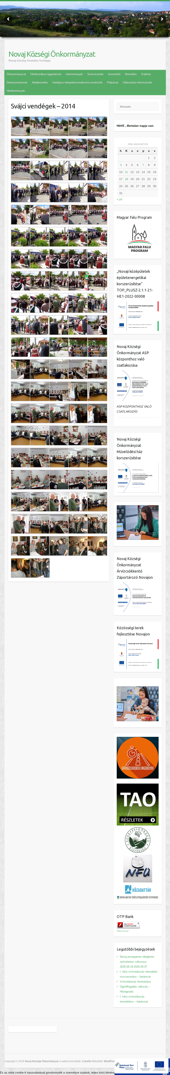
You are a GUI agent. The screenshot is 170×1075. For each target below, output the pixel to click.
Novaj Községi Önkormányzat (51, 54)
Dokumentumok (17, 82)
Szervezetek (95, 74)
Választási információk (137, 82)
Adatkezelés (40, 82)
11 (126, 172)
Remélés (131, 74)
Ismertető (114, 74)
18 (126, 179)
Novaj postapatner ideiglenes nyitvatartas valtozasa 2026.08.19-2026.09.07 (137, 961)
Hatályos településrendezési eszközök (77, 82)
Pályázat (112, 82)
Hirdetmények (16, 90)
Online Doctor (123, 931)
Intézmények (74, 74)
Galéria (146, 74)
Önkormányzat (16, 74)
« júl (119, 199)
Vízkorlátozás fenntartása (135, 981)
